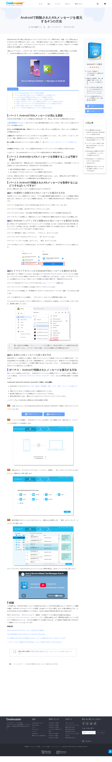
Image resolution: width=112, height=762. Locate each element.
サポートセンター (69, 723)
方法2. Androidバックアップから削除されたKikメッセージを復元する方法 (39, 101)
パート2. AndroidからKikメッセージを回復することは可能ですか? (34, 95)
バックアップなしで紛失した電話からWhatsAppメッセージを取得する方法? (95, 145)
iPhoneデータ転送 (53, 733)
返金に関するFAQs (70, 731)
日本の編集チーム (36, 27)
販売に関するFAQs (70, 729)
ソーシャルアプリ (55, 27)
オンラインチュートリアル (72, 725)
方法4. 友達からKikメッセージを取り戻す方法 (30, 106)
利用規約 (27, 746)
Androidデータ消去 (54, 727)
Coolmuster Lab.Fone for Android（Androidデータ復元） (37, 376)
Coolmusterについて (37, 723)
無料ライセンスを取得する (39, 735)
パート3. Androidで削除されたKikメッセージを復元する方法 (33, 97)
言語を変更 (87, 741)
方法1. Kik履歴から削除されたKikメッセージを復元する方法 (35, 99)
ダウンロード (35, 729)
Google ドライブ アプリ (48, 283)
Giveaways (35, 733)
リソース (34, 731)
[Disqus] (44, 694)
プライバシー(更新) (35, 746)
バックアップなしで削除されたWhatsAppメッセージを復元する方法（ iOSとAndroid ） (35, 642)
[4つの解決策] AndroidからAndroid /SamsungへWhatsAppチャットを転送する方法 (95, 132)
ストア (34, 727)
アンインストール (55, 746)
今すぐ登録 (100, 733)
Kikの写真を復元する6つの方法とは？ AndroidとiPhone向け (26, 634)
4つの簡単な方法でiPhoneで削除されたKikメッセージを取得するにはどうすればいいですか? (36, 638)
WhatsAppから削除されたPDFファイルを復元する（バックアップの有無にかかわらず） (95, 153)
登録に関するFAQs (70, 737)
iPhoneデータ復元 (53, 735)
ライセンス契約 (46, 746)
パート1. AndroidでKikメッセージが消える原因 (29, 93)
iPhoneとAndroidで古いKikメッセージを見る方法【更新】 (25, 630)
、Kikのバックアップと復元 (37, 345)
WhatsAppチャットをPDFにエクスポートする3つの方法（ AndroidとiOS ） (95, 161)
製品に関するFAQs (70, 727)
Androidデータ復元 (94, 64)
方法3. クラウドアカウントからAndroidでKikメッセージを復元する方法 (38, 103)
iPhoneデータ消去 (53, 737)
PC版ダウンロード (33, 414)
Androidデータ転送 (54, 723)
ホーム (41, 4)
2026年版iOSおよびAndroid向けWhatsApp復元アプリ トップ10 (95, 139)
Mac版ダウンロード (55, 414)
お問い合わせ (35, 725)
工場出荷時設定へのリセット (16, 123)
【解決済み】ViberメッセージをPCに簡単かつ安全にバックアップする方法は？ (95, 169)
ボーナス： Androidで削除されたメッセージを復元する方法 (33, 108)
